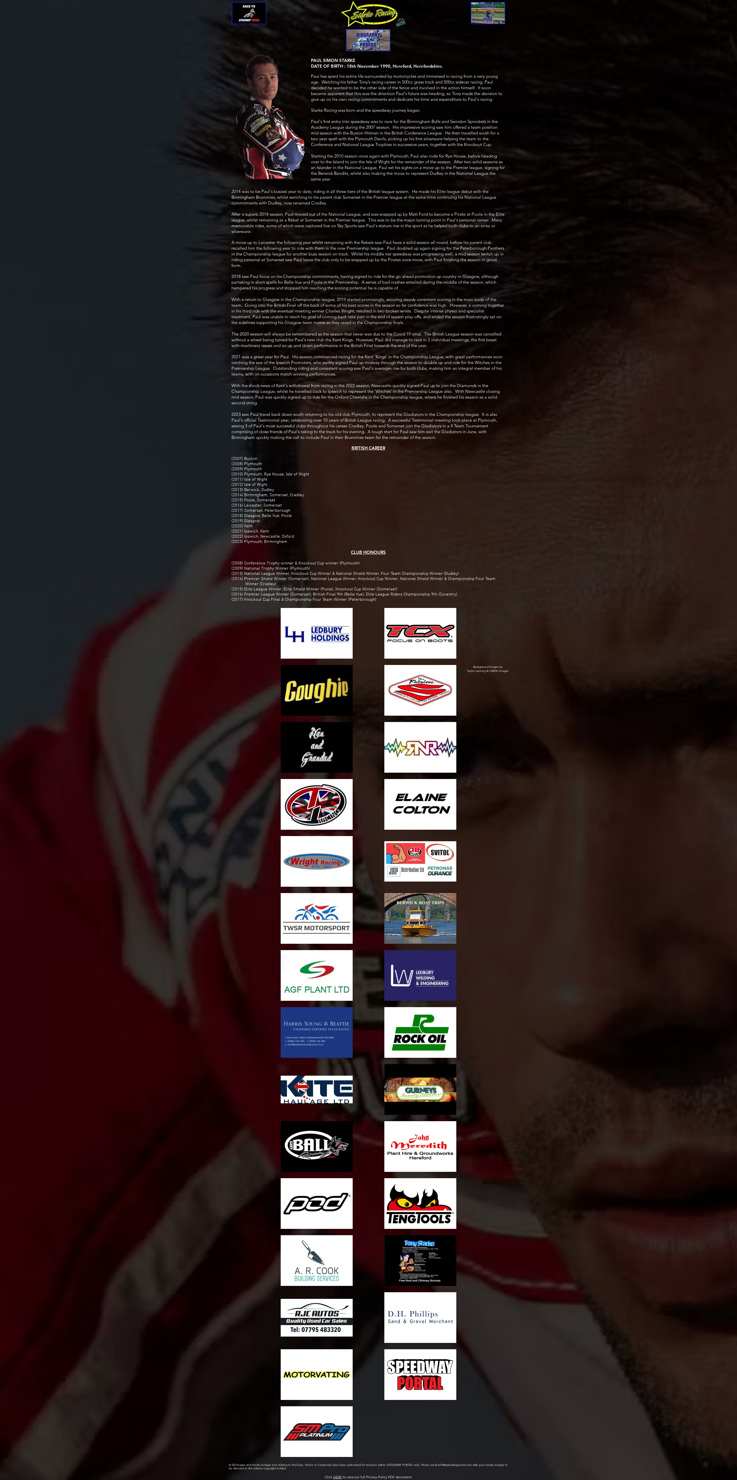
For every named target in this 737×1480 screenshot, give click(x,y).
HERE (337, 1477)
